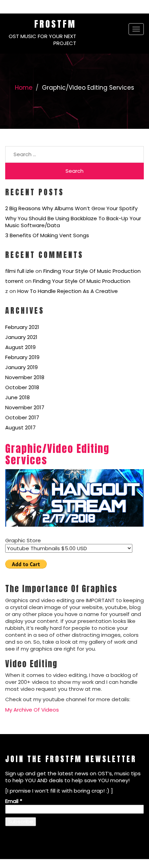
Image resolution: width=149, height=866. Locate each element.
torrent (14, 281)
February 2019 (22, 357)
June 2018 (17, 397)
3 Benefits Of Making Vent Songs (47, 235)
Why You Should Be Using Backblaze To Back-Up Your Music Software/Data (73, 222)
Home (24, 87)
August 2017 (20, 427)
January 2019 (21, 367)
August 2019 (20, 347)
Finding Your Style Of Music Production (92, 271)
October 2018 (22, 387)
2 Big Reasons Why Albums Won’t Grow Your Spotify (71, 208)
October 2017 (22, 417)
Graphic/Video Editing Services (57, 454)
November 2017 (24, 407)
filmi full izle (19, 271)
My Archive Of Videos (32, 709)
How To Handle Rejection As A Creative (67, 291)
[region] (74, 498)
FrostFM (55, 23)
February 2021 (22, 327)
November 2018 (24, 377)
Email (13, 801)
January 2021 (21, 337)
